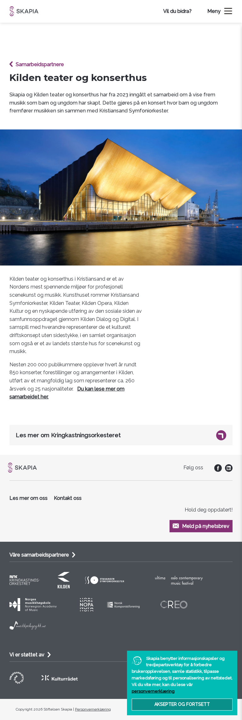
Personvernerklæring (93, 709)
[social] (216, 470)
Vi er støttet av (26, 655)
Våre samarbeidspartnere (39, 555)
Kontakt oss (68, 498)
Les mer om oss (28, 498)
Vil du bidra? (177, 11)
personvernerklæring (153, 691)
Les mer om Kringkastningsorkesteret (68, 435)
